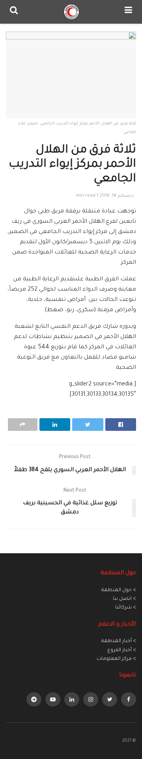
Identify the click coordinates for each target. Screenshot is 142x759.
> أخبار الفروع (121, 650)
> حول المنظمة (118, 590)
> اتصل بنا (124, 599)
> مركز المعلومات (116, 659)
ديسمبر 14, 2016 (116, 196)
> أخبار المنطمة (118, 641)
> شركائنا (125, 608)
